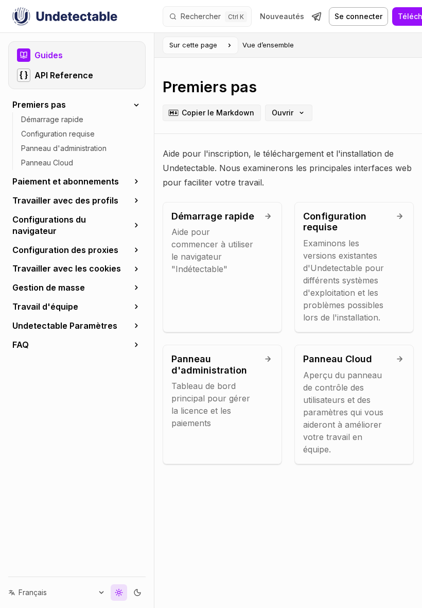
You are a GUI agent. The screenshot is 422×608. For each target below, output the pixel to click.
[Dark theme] (129, 592)
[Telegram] (316, 16)
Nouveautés (282, 16)
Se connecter (358, 16)
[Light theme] (111, 592)
